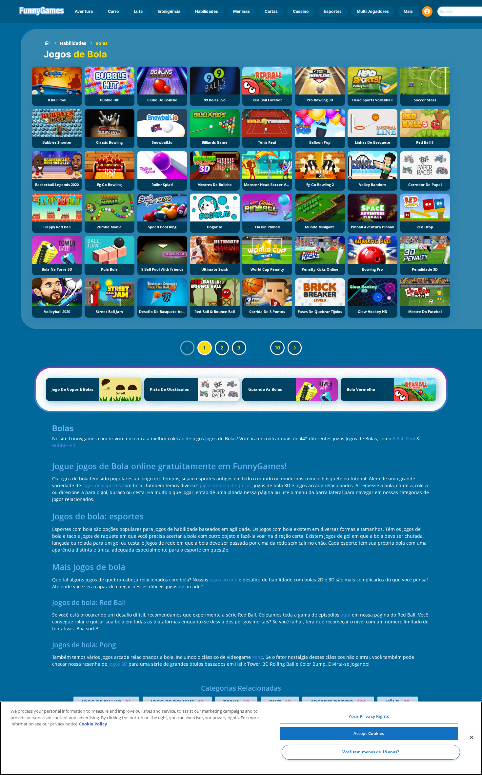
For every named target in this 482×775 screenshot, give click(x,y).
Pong (257, 657)
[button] (427, 11)
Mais (408, 11)
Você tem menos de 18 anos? (370, 752)
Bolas (101, 43)
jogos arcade (223, 579)
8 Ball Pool (403, 438)
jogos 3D (118, 664)
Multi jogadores (373, 11)
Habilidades (206, 11)
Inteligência (169, 11)
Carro (113, 11)
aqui (346, 615)
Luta (138, 11)
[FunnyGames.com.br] (47, 43)
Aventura (84, 11)
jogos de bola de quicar (225, 485)
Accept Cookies (368, 733)
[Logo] (41, 11)
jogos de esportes (101, 485)
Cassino (301, 11)
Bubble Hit (63, 445)
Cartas (271, 11)
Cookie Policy (93, 724)
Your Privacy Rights (369, 716)
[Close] (471, 737)
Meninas (241, 11)
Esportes (333, 11)
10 (277, 347)
